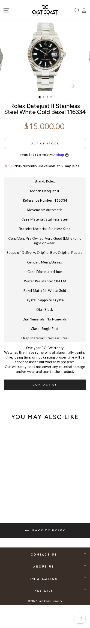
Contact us (45, 384)
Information (44, 579)
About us (43, 566)
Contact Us (44, 554)
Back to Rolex (48, 530)
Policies (43, 591)
